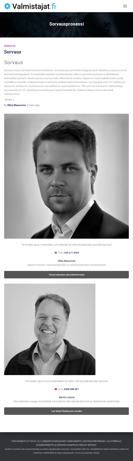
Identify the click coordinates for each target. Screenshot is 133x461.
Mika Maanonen (66, 260)
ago (33, 105)
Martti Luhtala (66, 397)
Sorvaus (12, 52)
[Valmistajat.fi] (31, 6)
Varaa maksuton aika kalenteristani (66, 274)
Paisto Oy (34, 441)
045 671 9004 (71, 252)
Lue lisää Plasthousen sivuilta (66, 411)
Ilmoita (78, 453)
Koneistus (9, 46)
